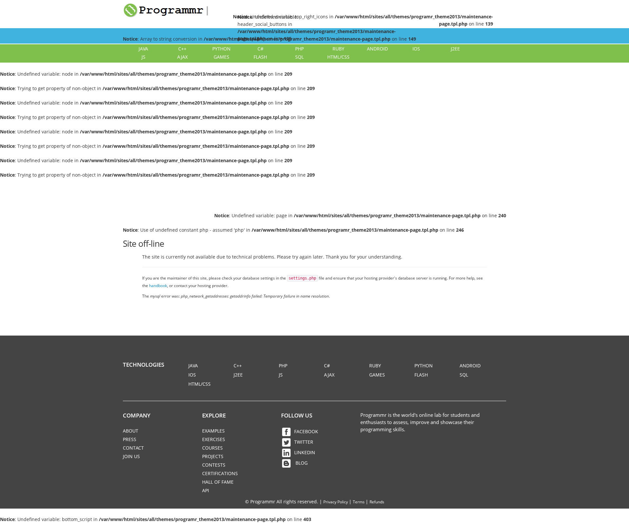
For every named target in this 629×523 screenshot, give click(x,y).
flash (260, 57)
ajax (182, 57)
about (130, 431)
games (221, 57)
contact (133, 448)
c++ (182, 49)
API (205, 490)
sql (299, 57)
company (136, 415)
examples (213, 431)
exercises (213, 439)
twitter (303, 442)
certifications (220, 473)
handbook (158, 285)
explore (214, 415)
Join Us (131, 456)
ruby (338, 49)
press (129, 439)
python (221, 49)
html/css (338, 57)
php (299, 49)
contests (213, 465)
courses (212, 448)
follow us (296, 415)
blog (301, 463)
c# (260, 49)
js (143, 57)
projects (212, 456)
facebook (306, 431)
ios (416, 49)
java (143, 49)
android (377, 49)
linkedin (304, 452)
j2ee (455, 49)
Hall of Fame (218, 482)
